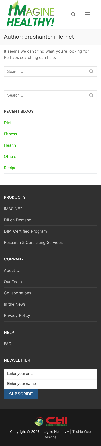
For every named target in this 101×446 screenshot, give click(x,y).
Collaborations (17, 292)
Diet (8, 122)
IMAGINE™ (13, 208)
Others (10, 156)
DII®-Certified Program (25, 231)
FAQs (8, 343)
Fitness (10, 133)
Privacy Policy (17, 315)
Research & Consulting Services (33, 242)
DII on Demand (17, 219)
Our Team (13, 281)
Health (10, 145)
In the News (15, 304)
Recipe (10, 167)
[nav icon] (87, 14)
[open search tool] (73, 14)
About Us (12, 270)
